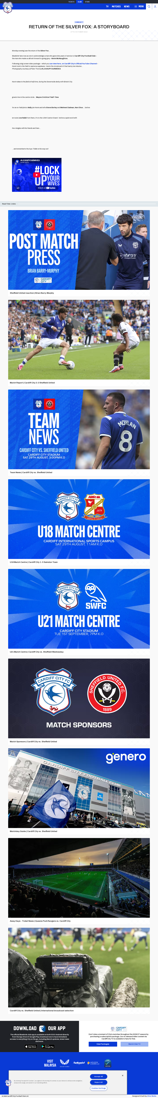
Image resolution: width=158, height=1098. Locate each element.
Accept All (98, 1076)
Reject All (99, 1082)
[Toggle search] (149, 6)
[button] (8, 1083)
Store (87, 2)
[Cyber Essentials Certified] (108, 1063)
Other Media (151, 1096)
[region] (68, 1082)
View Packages (103, 1044)
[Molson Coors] (93, 1063)
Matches (116, 6)
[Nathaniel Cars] (79, 1063)
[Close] (122, 1075)
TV (107, 6)
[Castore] (65, 1063)
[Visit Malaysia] (50, 1063)
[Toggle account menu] (155, 6)
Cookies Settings (98, 1088)
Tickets (71, 2)
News (126, 6)
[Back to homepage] (7, 7)
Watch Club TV (134, 1044)
